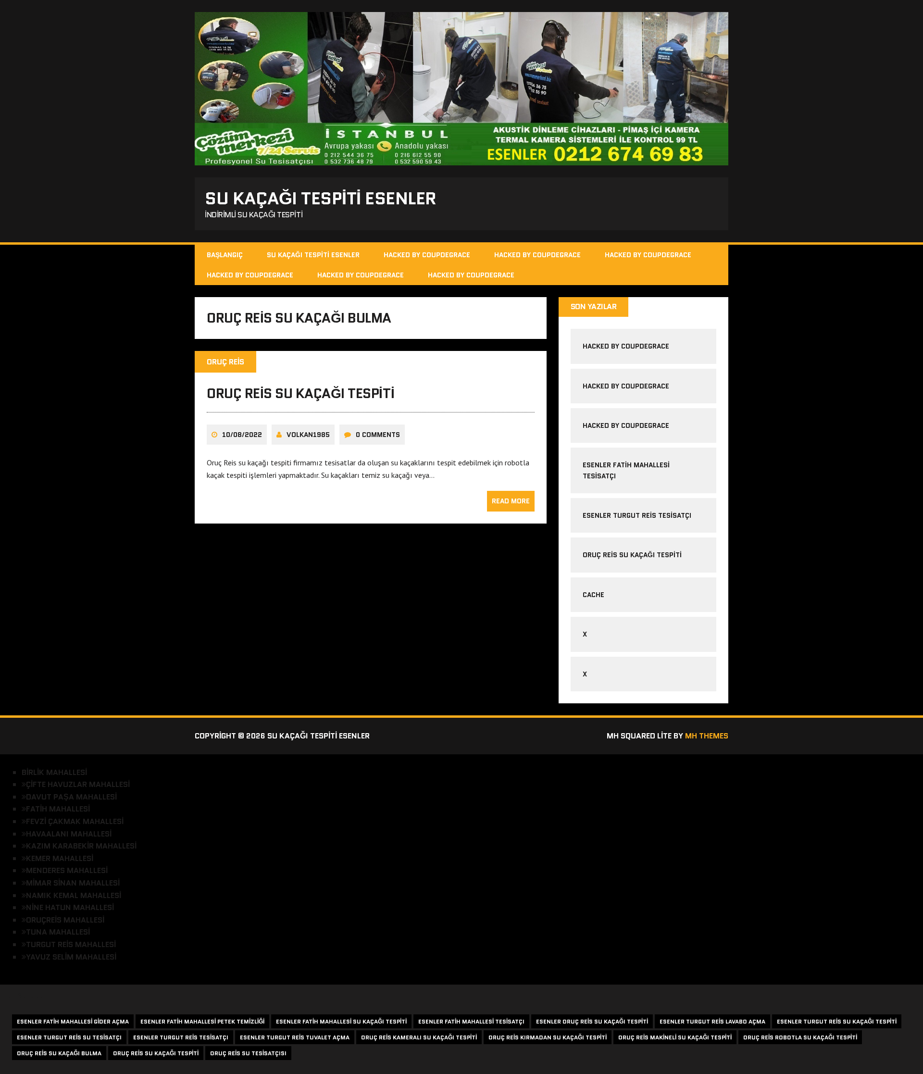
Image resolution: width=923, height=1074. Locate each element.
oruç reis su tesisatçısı (248, 1053)
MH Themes (706, 735)
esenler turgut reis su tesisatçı (69, 1037)
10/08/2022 (242, 434)
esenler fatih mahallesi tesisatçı (471, 1021)
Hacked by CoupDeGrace (427, 255)
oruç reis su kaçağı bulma (59, 1053)
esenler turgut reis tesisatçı (637, 515)
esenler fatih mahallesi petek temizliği (202, 1021)
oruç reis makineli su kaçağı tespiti (675, 1037)
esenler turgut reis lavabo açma (712, 1021)
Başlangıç (225, 255)
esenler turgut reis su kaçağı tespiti (837, 1021)
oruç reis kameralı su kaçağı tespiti (419, 1037)
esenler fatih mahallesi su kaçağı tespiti (341, 1021)
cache (593, 594)
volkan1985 (308, 434)
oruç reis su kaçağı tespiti (300, 393)
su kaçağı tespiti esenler (313, 255)
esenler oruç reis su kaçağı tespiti (592, 1021)
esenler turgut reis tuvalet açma (294, 1037)
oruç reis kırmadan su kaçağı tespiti (547, 1037)
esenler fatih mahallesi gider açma (73, 1021)
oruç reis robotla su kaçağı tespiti (800, 1037)
